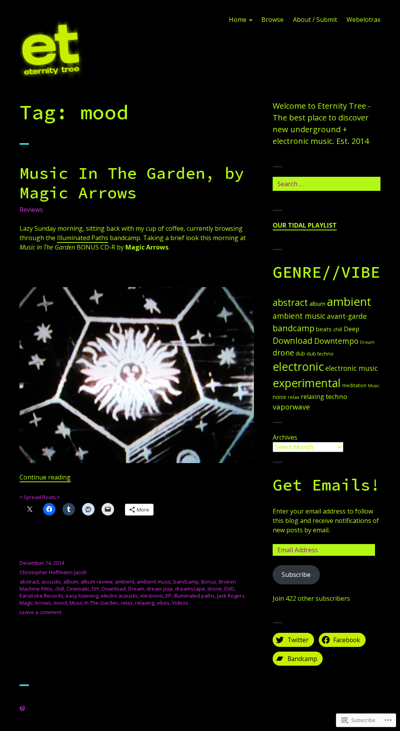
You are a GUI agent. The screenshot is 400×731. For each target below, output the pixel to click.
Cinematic (77, 588)
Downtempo (336, 341)
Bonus (208, 581)
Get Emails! (326, 484)
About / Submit (315, 19)
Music (374, 385)
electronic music (351, 368)
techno (336, 396)
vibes (163, 602)
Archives (285, 437)
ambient (124, 581)
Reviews (31, 209)
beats (324, 329)
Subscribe (296, 574)
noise (279, 397)
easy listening (82, 595)
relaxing (144, 602)
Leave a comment (40, 612)
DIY (95, 588)
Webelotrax (363, 19)
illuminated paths (194, 595)
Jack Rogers (231, 595)
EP (168, 595)
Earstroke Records (41, 595)
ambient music (154, 581)
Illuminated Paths (82, 237)
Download (114, 588)
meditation (354, 385)
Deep (351, 329)
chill (59, 588)
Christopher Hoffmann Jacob (53, 572)
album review (96, 581)
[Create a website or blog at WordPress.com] (22, 708)
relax (127, 602)
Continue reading (45, 477)
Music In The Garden (94, 602)
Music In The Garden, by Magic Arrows (132, 183)
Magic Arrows (35, 602)
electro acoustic (119, 595)
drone (214, 588)
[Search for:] (326, 184)
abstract (29, 581)
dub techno (320, 353)
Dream (136, 588)
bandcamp (186, 581)
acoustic (51, 581)
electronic (151, 595)
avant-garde (347, 316)
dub (300, 353)
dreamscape (190, 588)
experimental (307, 382)
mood (60, 602)
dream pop (159, 588)
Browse (272, 19)
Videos (180, 602)
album (70, 581)
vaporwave (291, 406)
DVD (229, 588)
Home (237, 19)
